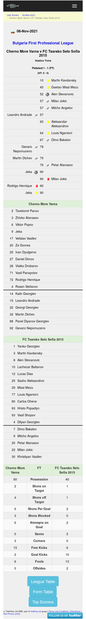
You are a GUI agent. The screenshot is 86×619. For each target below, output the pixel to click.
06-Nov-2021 (29, 15)
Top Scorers (43, 602)
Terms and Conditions (59, 611)
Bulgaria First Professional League (43, 43)
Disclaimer (75, 611)
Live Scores (13, 15)
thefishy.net (36, 611)
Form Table (43, 591)
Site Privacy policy (11, 613)
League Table (43, 581)
